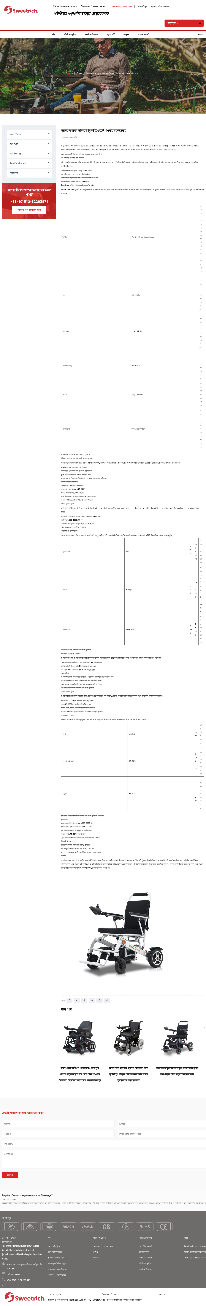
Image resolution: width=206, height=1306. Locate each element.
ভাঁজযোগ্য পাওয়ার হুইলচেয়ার (57, 1269)
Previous (63, 1051)
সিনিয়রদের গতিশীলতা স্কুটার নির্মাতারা (120, 1299)
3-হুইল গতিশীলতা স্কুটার (56, 1257)
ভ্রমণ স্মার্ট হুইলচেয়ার (55, 1252)
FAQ (95, 1252)
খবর (80, 73)
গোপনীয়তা (138, 1299)
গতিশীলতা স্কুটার (70, 34)
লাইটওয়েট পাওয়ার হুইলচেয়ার (76, 657)
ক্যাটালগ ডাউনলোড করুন (160, 6)
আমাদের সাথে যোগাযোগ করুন (122, 6)
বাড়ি (53, 34)
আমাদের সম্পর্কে (143, 34)
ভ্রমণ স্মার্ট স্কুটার (54, 1246)
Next (201, 1051)
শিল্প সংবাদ (90, 73)
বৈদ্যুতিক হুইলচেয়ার (91, 34)
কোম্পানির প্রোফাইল (146, 1246)
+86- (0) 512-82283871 (29, 201)
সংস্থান (126, 34)
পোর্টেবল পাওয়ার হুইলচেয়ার (57, 1275)
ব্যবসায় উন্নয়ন (144, 1252)
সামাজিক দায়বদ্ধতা (145, 1257)
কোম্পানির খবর (15, 134)
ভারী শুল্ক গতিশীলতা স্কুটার (57, 1263)
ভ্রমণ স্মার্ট (110, 34)
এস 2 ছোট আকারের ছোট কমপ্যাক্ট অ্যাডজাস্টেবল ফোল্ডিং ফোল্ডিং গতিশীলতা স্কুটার (84, 1073)
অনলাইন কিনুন (142, 6)
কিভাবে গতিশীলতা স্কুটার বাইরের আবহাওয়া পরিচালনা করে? (27, 1206)
